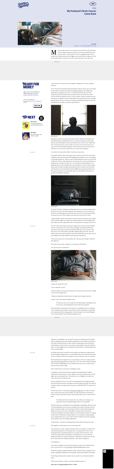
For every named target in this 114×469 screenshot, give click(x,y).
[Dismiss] (112, 450)
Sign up (36, 105)
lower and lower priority (57, 361)
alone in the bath (84, 383)
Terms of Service (38, 101)
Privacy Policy (25, 102)
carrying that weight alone (76, 390)
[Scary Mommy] (23, 5)
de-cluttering (68, 447)
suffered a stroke (77, 91)
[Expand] (104, 450)
